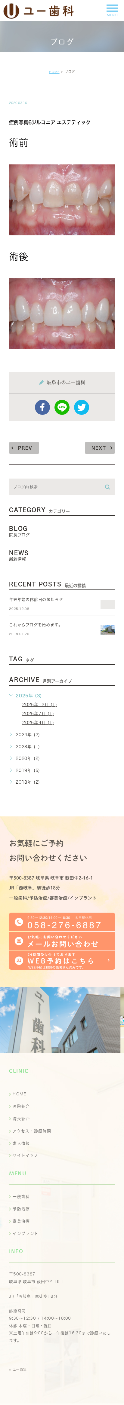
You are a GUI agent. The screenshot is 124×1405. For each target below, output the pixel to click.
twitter (81, 407)
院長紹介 (21, 1119)
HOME (54, 71)
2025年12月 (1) (39, 704)
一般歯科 (21, 1196)
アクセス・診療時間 (32, 1131)
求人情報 (21, 1143)
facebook (42, 407)
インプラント (26, 1233)
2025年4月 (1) (38, 723)
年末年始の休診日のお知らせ (36, 599)
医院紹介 (21, 1106)
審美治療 (21, 1221)
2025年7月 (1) (38, 714)
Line (62, 407)
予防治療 (21, 1209)
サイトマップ (25, 1155)
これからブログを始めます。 (35, 625)
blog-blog (29, 90)
